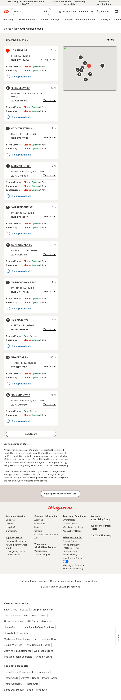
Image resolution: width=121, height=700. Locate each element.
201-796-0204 (19, 404)
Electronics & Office (35, 615)
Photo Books (49, 677)
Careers (38, 531)
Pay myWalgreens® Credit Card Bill (15, 553)
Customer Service (15, 516)
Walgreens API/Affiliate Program (45, 545)
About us (38, 520)
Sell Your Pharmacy (101, 535)
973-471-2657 (19, 217)
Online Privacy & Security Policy (71, 553)
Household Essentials (16, 633)
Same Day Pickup (14, 689)
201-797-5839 (19, 175)
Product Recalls (70, 523)
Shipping (10, 520)
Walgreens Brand (43, 650)
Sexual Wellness (13, 644)
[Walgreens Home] (6, 11)
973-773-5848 (19, 329)
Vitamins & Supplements (17, 650)
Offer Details (69, 520)
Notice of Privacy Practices (34, 581)
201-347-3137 (19, 367)
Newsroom (39, 523)
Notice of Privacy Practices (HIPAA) (71, 546)
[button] (103, 11)
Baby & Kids (10, 609)
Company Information (46, 516)
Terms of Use (90, 581)
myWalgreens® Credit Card (16, 546)
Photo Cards (11, 677)
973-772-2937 (19, 138)
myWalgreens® (14, 537)
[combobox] (27, 11)
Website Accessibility (73, 527)
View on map (49, 100)
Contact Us (11, 531)
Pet (35, 639)
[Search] (47, 11)
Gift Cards (32, 621)
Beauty (24, 609)
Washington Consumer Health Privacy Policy (74, 567)
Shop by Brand (43, 656)
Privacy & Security (72, 537)
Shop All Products (37, 689)
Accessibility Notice (72, 531)
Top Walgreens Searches (18, 656)
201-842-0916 (19, 254)
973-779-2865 (20, 292)
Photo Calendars (13, 683)
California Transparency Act (46, 536)
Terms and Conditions (74, 516)
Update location (34, 29)
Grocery (46, 621)
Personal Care (48, 639)
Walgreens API (41, 551)
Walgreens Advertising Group (100, 518)
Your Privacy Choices (73, 558)
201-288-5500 (19, 100)
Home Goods (11, 627)
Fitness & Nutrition (14, 621)
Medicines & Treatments (17, 639)
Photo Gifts (32, 683)
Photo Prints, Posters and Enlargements (26, 672)
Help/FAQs (11, 527)
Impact (37, 527)
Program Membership (16, 541)
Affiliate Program (42, 554)
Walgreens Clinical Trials (101, 527)
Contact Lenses (12, 615)
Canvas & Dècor (30, 677)
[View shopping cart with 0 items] (116, 11)
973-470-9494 (20, 60)
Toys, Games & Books (37, 644)
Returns (9, 523)
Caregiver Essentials (42, 609)
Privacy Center (70, 541)
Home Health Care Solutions (38, 627)
